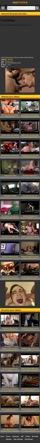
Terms (2, 436)
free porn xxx (9, 61)
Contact (27, 436)
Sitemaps (8, 439)
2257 (22, 436)
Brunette (10, 59)
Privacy (8, 436)
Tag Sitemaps (29, 439)
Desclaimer (15, 436)
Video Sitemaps (18, 439)
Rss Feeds (35, 436)
